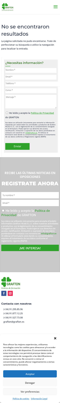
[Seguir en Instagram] (10, 293)
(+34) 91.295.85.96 (13, 309)
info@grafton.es (31, 132)
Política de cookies (21, 398)
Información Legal (39, 398)
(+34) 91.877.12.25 (13, 313)
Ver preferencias (30, 391)
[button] (55, 338)
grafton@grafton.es (14, 321)
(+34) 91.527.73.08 (13, 317)
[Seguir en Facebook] (3, 293)
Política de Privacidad (42, 112)
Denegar (30, 382)
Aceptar (30, 374)
